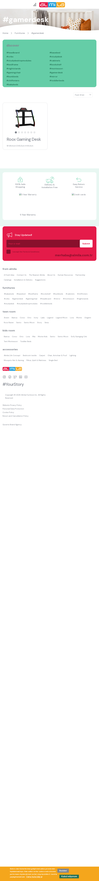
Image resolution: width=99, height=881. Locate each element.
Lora (72, 317)
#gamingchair (13, 72)
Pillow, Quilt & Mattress (36, 360)
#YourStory (13, 384)
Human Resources (65, 275)
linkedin (20, 377)
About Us (51, 275)
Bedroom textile (30, 355)
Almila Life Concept (12, 355)
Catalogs (7, 280)
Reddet (63, 870)
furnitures (9, 287)
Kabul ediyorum (69, 876)
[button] (16, 132)
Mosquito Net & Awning (14, 360)
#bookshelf (55, 64)
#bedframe (12, 64)
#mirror (54, 76)
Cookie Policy (8, 412)
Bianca (14, 317)
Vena (46, 322)
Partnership (80, 275)
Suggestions (40, 280)
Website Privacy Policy (12, 405)
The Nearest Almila (37, 275)
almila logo (13, 369)
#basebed (55, 52)
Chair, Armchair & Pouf (57, 355)
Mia (33, 336)
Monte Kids (42, 336)
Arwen (6, 317)
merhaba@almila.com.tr (71, 255)
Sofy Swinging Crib (79, 336)
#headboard (12, 52)
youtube (26, 377)
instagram (4, 377)
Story (39, 322)
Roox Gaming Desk (24, 139)
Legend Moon (61, 317)
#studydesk (56, 56)
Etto (29, 317)
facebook (9, 377)
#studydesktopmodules (18, 60)
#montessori (56, 68)
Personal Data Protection (13, 409)
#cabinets (55, 60)
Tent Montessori (11, 341)
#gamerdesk (56, 72)
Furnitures (20, 33)
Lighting (72, 355)
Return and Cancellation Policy (15, 416)
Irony (36, 317)
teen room (9, 311)
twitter (15, 377)
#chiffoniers (12, 80)
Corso (22, 317)
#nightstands (13, 68)
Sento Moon (29, 322)
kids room (9, 330)
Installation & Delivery (23, 280)
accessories (10, 349)
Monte (79, 317)
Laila (42, 317)
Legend (50, 317)
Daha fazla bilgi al (34, 876)
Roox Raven (9, 322)
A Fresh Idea (9, 275)
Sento (18, 322)
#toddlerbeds (57, 80)
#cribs (9, 56)
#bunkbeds (12, 76)
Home (5, 33)
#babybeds (12, 84)
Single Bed (53, 360)
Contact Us (21, 275)
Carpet (42, 355)
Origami (87, 317)
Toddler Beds (25, 341)
